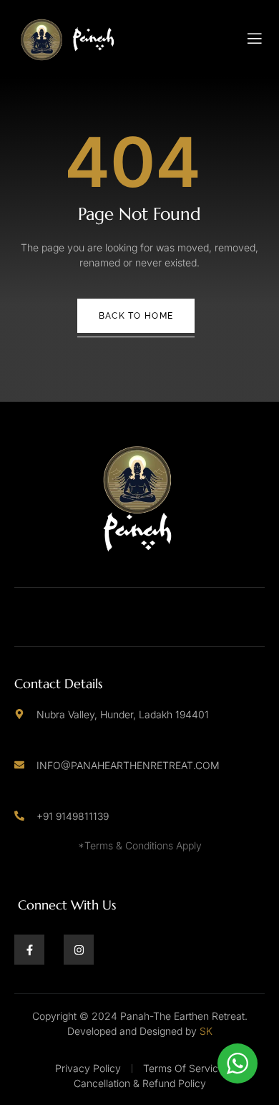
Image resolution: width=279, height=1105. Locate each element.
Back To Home (136, 316)
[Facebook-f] (29, 950)
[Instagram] (79, 950)
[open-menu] (255, 38)
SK (206, 1031)
